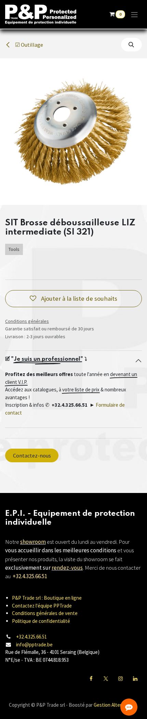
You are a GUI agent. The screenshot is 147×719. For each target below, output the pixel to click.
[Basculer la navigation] (134, 14)
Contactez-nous (32, 455)
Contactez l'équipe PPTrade (42, 605)
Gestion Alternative (114, 705)
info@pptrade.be (34, 644)
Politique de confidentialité (41, 621)
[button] (131, 44)
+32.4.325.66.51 (31, 636)
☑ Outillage (28, 44)
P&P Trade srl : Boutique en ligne (47, 598)
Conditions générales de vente (45, 613)
